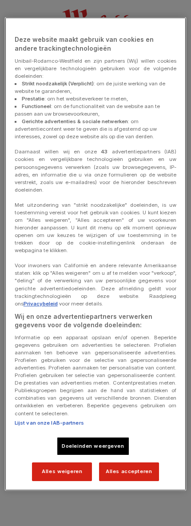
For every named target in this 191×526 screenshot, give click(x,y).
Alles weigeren (62, 471)
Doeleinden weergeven (93, 445)
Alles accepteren (129, 471)
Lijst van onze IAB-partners (49, 422)
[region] (96, 254)
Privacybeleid (41, 303)
